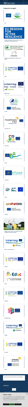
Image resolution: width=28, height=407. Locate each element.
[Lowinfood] (14, 207)
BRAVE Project (7, 93)
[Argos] (14, 69)
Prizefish (6, 266)
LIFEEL (6, 197)
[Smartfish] (14, 345)
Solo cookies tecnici (6, 404)
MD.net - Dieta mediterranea (9, 249)
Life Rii (6, 162)
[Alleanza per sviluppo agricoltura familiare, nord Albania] (14, 51)
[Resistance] (14, 293)
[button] (24, 3)
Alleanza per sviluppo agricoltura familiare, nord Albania (13, 59)
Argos (5, 76)
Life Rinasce (7, 180)
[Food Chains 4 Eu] (14, 121)
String (6, 369)
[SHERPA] (14, 328)
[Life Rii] (14, 155)
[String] (14, 362)
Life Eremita (7, 145)
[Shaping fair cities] (14, 311)
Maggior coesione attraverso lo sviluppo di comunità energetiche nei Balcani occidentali (13, 232)
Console (6, 111)
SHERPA (6, 335)
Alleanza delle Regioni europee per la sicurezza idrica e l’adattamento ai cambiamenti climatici (14, 40)
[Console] (14, 104)
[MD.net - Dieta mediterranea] (14, 242)
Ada (5, 23)
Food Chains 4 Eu (7, 128)
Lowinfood (6, 214)
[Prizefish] (14, 259)
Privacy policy (18, 401)
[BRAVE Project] (14, 86)
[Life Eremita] (14, 138)
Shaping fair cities (8, 318)
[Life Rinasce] (14, 173)
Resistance (6, 300)
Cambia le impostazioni (18, 404)
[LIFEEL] (14, 190)
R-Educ (6, 283)
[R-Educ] (14, 276)
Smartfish (6, 352)
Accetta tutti (11, 404)
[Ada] (14, 16)
